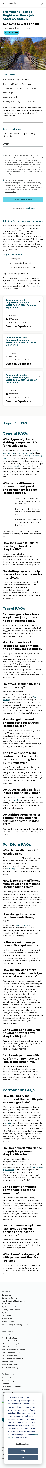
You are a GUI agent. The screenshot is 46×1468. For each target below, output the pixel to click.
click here (37, 286)
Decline (23, 1457)
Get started (11, 33)
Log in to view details (25, 101)
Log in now (30, 208)
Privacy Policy (10, 192)
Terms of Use (18, 165)
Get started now (23, 200)
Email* (6, 144)
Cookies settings (23, 1444)
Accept (23, 1450)
